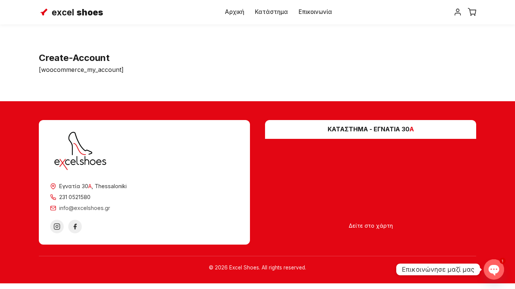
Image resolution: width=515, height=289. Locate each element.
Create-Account (74, 57)
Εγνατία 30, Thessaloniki (93, 186)
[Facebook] (75, 226)
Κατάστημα (271, 11)
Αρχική (234, 11)
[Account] (458, 12)
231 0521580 (74, 197)
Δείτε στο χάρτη (371, 225)
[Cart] (472, 12)
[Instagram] (57, 226)
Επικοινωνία (315, 11)
